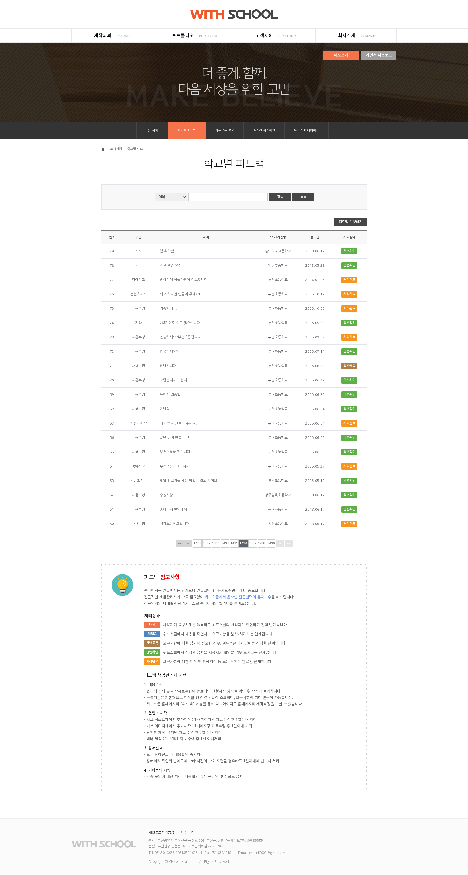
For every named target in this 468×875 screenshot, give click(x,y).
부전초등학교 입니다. (175, 452)
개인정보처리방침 (161, 832)
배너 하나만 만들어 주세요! (180, 294)
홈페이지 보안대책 (173, 509)
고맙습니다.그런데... (175, 380)
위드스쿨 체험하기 (306, 130)
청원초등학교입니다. (175, 523)
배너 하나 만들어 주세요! (178, 423)
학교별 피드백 (186, 130)
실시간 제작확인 (264, 130)
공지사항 (152, 130)
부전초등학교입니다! (175, 466)
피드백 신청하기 (350, 222)
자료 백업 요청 (170, 265)
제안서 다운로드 (379, 55)
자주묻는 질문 (224, 130)
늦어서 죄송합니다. (174, 394)
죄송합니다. (168, 308)
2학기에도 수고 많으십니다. (180, 323)
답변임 (165, 409)
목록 (303, 197)
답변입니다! (168, 366)
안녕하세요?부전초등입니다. (181, 337)
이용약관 (187, 832)
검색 (280, 197)
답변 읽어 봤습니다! (174, 437)
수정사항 (166, 495)
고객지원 (116, 149)
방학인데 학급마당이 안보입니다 (183, 280)
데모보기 (341, 55)
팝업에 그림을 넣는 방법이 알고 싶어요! (189, 480)
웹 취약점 (167, 251)
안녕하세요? (169, 351)
